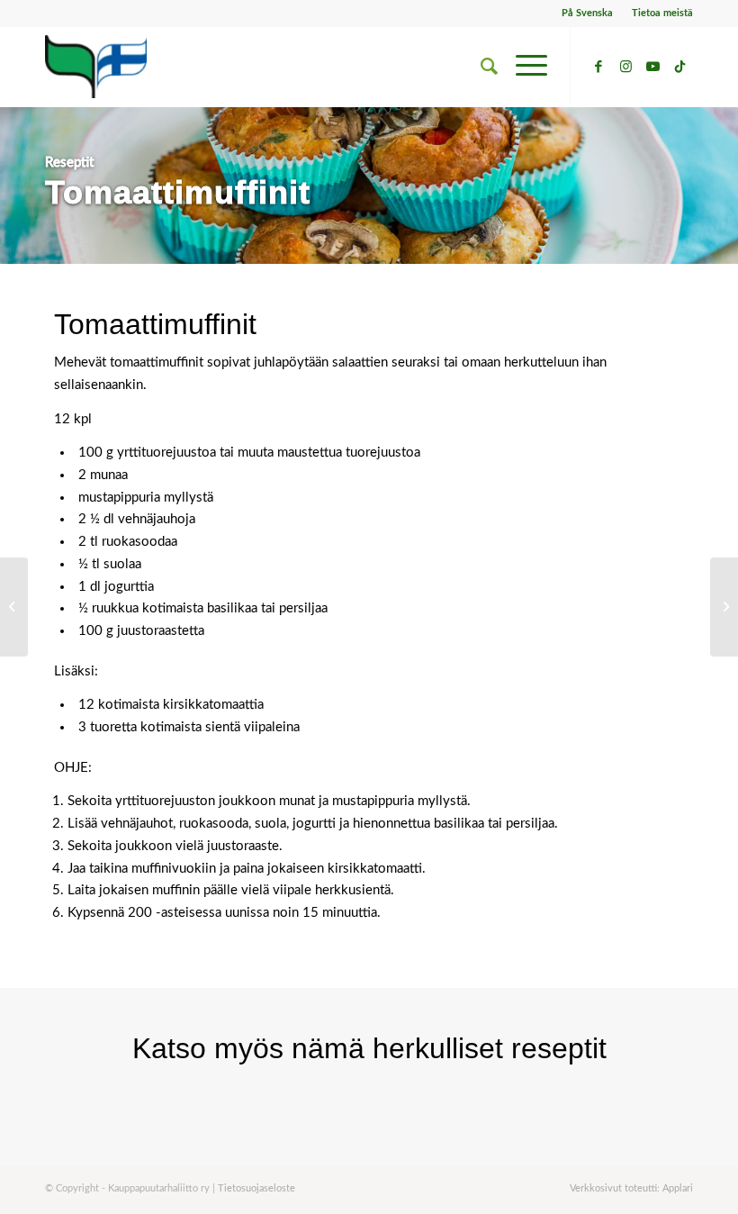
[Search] (480, 66)
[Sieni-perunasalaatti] (724, 607)
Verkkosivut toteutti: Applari (631, 1188)
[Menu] (522, 66)
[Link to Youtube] (652, 66)
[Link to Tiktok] (679, 66)
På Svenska (587, 13)
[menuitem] (588, 13)
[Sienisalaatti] (14, 607)
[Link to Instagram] (625, 66)
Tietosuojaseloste (256, 1188)
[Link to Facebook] (598, 66)
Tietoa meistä (662, 13)
